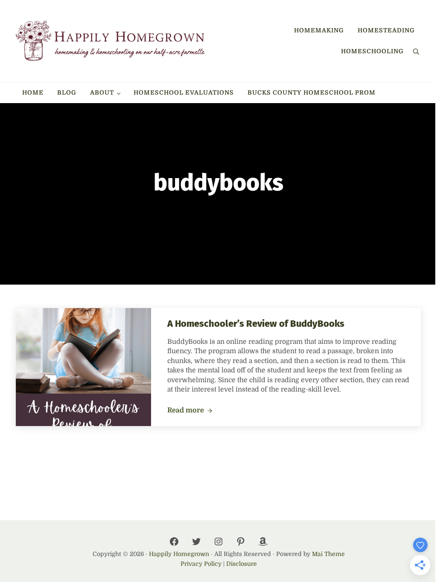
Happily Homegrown (179, 553)
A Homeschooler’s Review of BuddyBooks (255, 323)
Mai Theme (328, 553)
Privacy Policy (201, 563)
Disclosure (241, 563)
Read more (190, 411)
